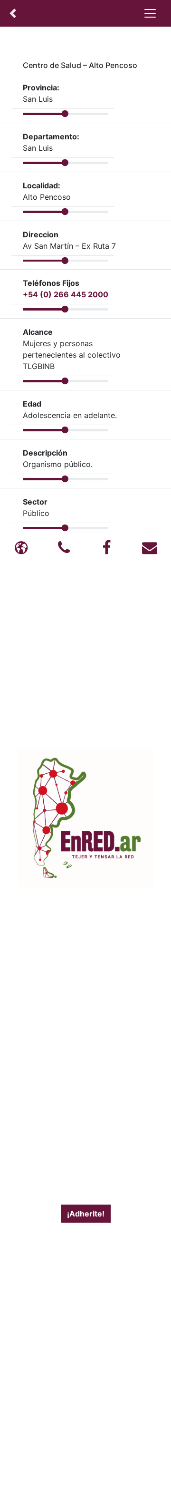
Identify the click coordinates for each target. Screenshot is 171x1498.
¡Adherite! (85, 1213)
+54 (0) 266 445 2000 (65, 294)
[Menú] (150, 13)
